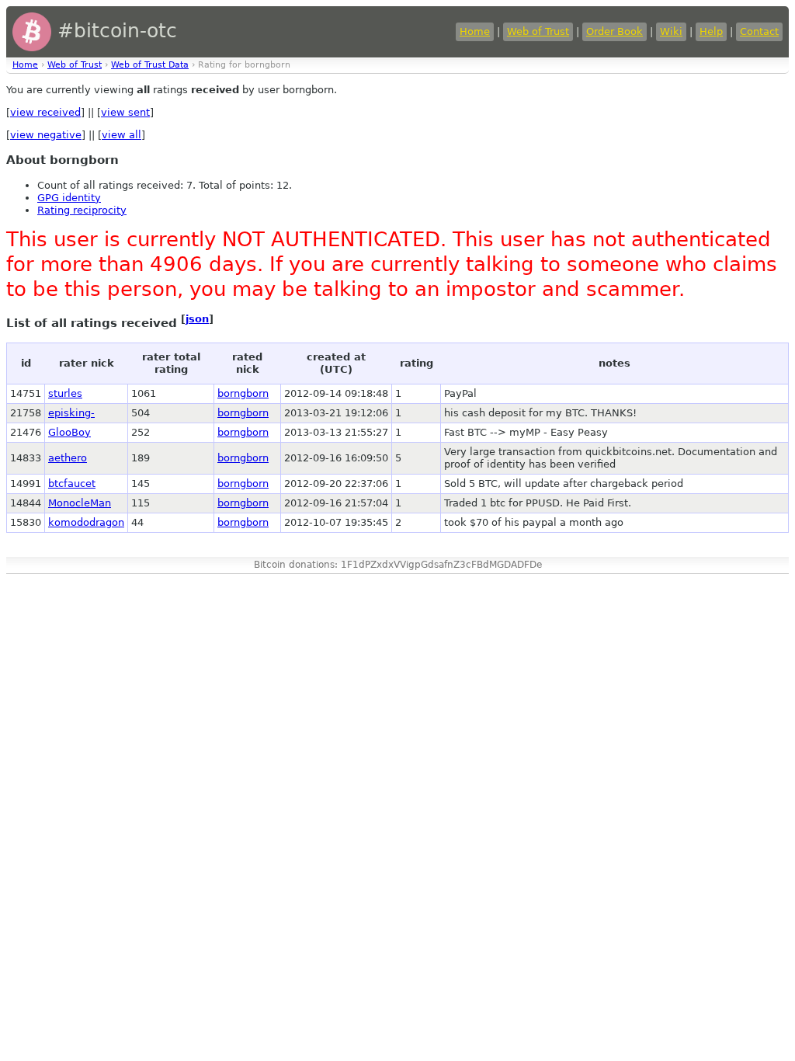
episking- (71, 413)
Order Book (614, 31)
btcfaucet (71, 483)
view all (121, 135)
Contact (759, 31)
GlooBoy (69, 432)
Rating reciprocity (82, 210)
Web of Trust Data (150, 65)
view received (45, 112)
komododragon (86, 522)
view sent (125, 112)
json (197, 319)
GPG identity (69, 198)
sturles (65, 393)
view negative (46, 135)
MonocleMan (79, 503)
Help (711, 31)
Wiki (671, 31)
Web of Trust (538, 31)
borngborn (243, 393)
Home (475, 31)
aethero (67, 458)
